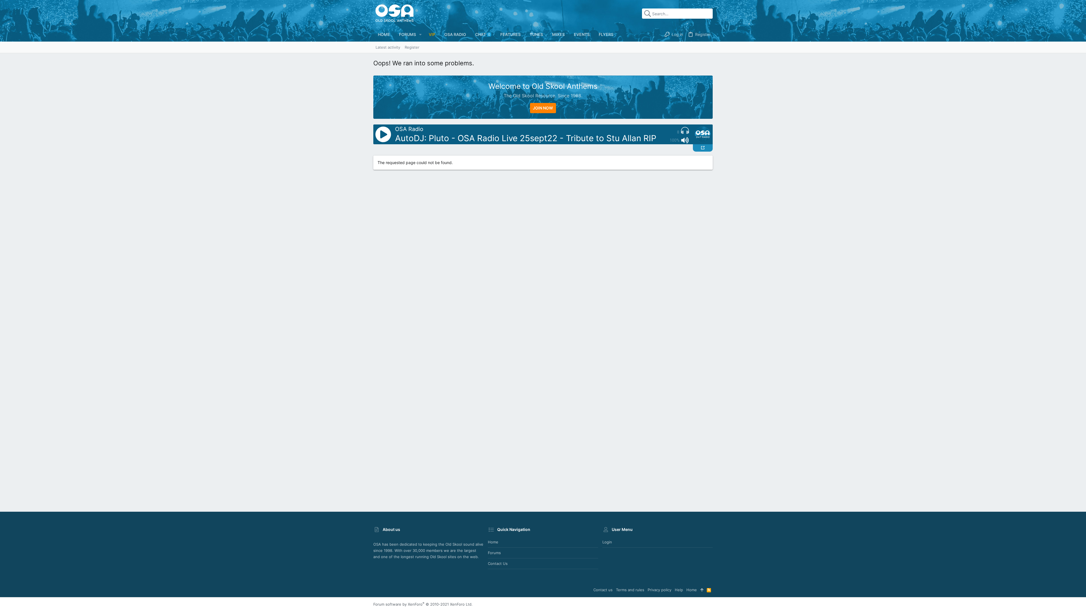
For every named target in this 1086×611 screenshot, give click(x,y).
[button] (420, 34)
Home (493, 542)
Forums (494, 552)
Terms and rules (630, 590)
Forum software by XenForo (423, 604)
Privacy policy (659, 590)
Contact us (498, 563)
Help (679, 590)
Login (607, 542)
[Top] (702, 590)
